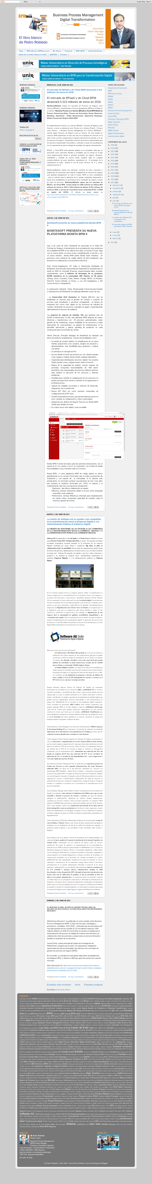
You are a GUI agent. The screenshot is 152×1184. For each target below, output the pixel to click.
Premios (102, 1089)
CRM (42, 1037)
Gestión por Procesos (51, 1059)
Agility (45, 1001)
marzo (115, 235)
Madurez (76, 1073)
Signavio (79, 1111)
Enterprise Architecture (122, 1046)
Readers (59, 1098)
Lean (122, 1071)
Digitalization (24, 1044)
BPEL (44, 1014)
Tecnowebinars (73, 1116)
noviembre (117, 188)
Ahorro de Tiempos (71, 1001)
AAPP (30, 999)
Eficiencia (47, 1047)
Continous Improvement (71, 1035)
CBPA (91, 1028)
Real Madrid (66, 1098)
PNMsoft (68, 1089)
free (47, 1057)
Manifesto (103, 1073)
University (129, 1121)
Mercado (111, 128)
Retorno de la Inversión (110, 1101)
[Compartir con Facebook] (95, 211)
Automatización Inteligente (54, 1008)
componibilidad (76, 1032)
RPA (112, 1105)
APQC (109, 1003)
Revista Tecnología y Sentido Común (36, 1103)
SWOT (22, 1116)
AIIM (81, 1001)
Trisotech (55, 1121)
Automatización (40, 1008)
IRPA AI (89, 1068)
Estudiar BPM (57, 1052)
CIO (118, 1030)
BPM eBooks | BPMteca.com (38, 51)
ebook (125, 1044)
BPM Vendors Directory (55, 1018)
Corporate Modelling (30, 1037)
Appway (103, 1003)
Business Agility (58, 1020)
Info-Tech (88, 1064)
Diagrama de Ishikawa (103, 1039)
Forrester (122, 1054)
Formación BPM (98, 1054)
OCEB (74, 1085)
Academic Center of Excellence (59, 999)
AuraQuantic (115, 1006)
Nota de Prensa (62, 1085)
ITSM (115, 1069)
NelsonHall (129, 1082)
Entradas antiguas (93, 984)
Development (57, 1039)
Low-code (45, 1073)
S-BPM (31, 1108)
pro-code (129, 1089)
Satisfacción (95, 1108)
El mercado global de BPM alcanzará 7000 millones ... (122, 226)
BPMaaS (77, 1018)
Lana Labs (85, 1071)
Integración (39, 1066)
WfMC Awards (113, 130)
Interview (52, 1069)
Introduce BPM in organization (63, 1068)
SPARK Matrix (39, 1114)
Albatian (86, 1001)
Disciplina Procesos (73, 1044)
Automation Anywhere (27, 1008)
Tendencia (114, 1116)
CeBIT (104, 1028)
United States (115, 1121)
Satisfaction (102, 1108)
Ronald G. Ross (104, 1105)
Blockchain (91, 1011)
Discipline (82, 1044)
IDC (50, 1064)
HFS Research (88, 1061)
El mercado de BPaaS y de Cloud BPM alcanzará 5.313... (122, 205)
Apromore (120, 1003)
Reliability (45, 1101)
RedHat (103, 1098)
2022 (113, 154)
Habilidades (32, 1062)
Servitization (60, 1111)
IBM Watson (39, 1064)
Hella (62, 1061)
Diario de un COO (116, 1039)
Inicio (77, 984)
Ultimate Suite (78, 1121)
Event (71, 1052)
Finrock (40, 1054)
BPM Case (75, 1013)
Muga (91, 1082)
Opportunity (34, 1087)
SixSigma (102, 1111)
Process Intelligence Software (63, 1094)
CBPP (100, 1028)
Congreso (39, 1035)
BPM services (116, 1016)
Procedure (39, 1091)
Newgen (30, 1085)
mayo (115, 232)
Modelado (22, 1082)
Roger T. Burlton (77, 1105)
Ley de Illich (23, 1073)
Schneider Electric (111, 1108)
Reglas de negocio (126, 1098)
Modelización (45, 1082)
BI (49, 1011)
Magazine (83, 1073)
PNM (62, 1089)
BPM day (122, 1014)
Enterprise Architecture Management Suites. (62, 1049)
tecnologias (64, 1116)
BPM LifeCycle (64, 1016)
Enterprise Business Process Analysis (89, 1049)
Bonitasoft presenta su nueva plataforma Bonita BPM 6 (122, 212)
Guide (21, 1061)
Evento (79, 1051)
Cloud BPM (112, 116)
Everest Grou (88, 1052)
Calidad (81, 1025)
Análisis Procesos (39, 1003)
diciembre (116, 185)
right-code (126, 1103)
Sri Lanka (53, 1114)
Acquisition (75, 999)
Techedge (35, 1116)
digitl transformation (42, 1044)
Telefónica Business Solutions (101, 1116)
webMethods (81, 1124)
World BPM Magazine (48, 1126)
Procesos (97, 1091)
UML (83, 1121)
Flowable (51, 1054)
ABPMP (35, 999)
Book (22, 1013)
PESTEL (30, 1089)
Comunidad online (118, 1032)
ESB (36, 1052)
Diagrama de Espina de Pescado (87, 1039)
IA (30, 1064)
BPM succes (43, 1018)
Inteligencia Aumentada (75, 1066)
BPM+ (72, 1018)
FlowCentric (59, 1054)
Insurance (27, 1066)
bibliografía (54, 1011)
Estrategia (49, 1052)
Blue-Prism (108, 1010)
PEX (50, 1089)
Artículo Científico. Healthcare (75, 1006)
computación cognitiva (96, 1033)
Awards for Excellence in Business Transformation (107, 1008)
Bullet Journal (50, 1020)
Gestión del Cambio (25, 1059)
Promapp (114, 1096)
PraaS (89, 1089)
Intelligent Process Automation (119, 1066)
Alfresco (92, 1001)
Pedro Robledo (39, 1136)
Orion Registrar (67, 1087)
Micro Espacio (87, 1080)
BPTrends (22, 1020)
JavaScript (31, 1071)
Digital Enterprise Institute (50, 1042)
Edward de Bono (32, 1046)
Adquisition (126, 999)
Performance (23, 1089)
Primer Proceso (121, 1089)
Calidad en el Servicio (91, 1025)
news (35, 1085)
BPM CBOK (80, 51)
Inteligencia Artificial (60, 1066)
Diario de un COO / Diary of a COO (32, 55)
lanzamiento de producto (95, 1071)
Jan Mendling (23, 1071)
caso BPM (53, 1028)
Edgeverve (23, 1046)
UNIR (97, 1121)
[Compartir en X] (93, 211)
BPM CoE (91, 1014)
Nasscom (119, 1082)
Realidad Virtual (89, 1098)
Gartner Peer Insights (96, 1057)
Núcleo (70, 1085)
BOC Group (120, 1011)
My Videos (57, 51)
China (62, 1030)
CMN (21, 1032)
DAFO (84, 1037)
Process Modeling (115, 1094)
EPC (127, 1049)
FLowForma (67, 1054)
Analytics (70, 1003)
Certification (41, 1030)
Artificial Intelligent (89, 1006)
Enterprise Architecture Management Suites (34, 1049)
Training (117, 1118)
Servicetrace (53, 1111)
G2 (68, 1057)
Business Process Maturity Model (74, 1023)
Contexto (61, 1035)
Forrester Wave (33, 1057)
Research (59, 1101)
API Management (89, 1003)
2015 (113, 176)
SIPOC (96, 1111)
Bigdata (70, 1011)
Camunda (115, 1025)
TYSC (60, 1121)
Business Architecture (82, 1020)
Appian (97, 1003)
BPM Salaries (91, 1016)
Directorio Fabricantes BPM (118, 119)
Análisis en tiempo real (106, 1001)
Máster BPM (87, 1075)
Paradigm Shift (88, 1087)
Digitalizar (129, 1042)
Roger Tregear (87, 1105)
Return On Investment (125, 1101)
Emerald (64, 1046)
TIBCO (70, 1119)
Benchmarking (29, 1010)
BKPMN (84, 1011)
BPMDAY (83, 1018)
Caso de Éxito (65, 1028)
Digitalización (121, 1042)
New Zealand (23, 1085)
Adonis (110, 999)
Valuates (33, 1124)
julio (114, 198)
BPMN (110, 99)
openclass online (105, 1085)
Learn (130, 1071)
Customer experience (71, 1037)
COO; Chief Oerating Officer (104, 1035)
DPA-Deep (105, 1044)
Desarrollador (39, 1039)
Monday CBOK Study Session (69, 1082)
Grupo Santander (127, 1059)
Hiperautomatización (101, 1062)
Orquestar (76, 1087)
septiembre (117, 194)
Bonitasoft (128, 1010)
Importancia (71, 1064)
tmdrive (84, 1119)
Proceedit (45, 1091)
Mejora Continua (126, 1078)
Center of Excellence (120, 1028)
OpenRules (115, 1085)
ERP (32, 1052)
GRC (103, 1059)
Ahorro (49, 1001)
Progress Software (105, 1096)
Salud (51, 1108)
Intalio (32, 1066)
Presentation (109, 1089)
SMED (123, 1111)
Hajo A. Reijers (47, 1061)
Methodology (59, 1080)
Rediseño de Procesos (112, 1098)
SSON (58, 1114)
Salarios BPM (38, 1108)
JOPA (56, 1071)
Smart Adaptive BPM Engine (113, 1111)
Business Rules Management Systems (44, 1025)
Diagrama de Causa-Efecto (69, 1039)
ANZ (74, 1003)
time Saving (75, 1118)
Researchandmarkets (69, 1101)
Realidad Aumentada (78, 1098)
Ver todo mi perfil (26, 1157)
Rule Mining (118, 1105)
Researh (79, 1101)
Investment (76, 1068)
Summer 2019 (123, 1114)
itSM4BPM (121, 1069)
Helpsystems (68, 1061)
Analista (59, 1003)
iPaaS (84, 1068)
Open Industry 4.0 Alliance (91, 1085)
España (43, 1052)
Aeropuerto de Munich (26, 1001)
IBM (33, 1064)
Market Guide (128, 1073)
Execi (127, 1052)
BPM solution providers (32, 1018)
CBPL (95, 1028)
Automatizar (66, 1008)
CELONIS (110, 1028)
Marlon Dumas (35, 1075)
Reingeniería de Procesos (34, 1101)
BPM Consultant (113, 1014)
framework (42, 1057)
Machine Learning (53, 1073)
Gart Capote (79, 1057)
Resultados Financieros (90, 1101)
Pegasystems (128, 1087)
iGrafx (65, 1064)
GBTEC (105, 1057)
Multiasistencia (106, 1082)
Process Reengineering (26, 1096)
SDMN (119, 1108)
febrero (116, 238)
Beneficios (37, 1011)
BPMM (110, 96)
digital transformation (116, 133)
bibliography (62, 1011)
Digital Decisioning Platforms (34, 1042)
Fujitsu (51, 1057)
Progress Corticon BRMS (88, 1096)
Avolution (73, 1008)
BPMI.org (88, 1018)
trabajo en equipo (109, 1118)
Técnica (40, 1116)
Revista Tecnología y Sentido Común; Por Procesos (63, 1103)
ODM (77, 1085)
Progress (75, 1096)
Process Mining (102, 1094)
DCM (97, 1037)
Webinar (71, 1123)
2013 (113, 182)
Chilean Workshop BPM (52, 1030)
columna (33, 1032)
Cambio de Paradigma (104, 1025)
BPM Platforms (82, 1016)
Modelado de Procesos (33, 1082)
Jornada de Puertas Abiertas (67, 1071)
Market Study (113, 125)
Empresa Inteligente (106, 1046)
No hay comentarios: (76, 211)
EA (116, 1044)
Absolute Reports (43, 999)
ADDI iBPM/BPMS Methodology (93, 999)
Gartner (86, 1057)
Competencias (51, 1032)
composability (84, 1032)
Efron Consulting (57, 1046)
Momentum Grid (55, 1082)
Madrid (61, 1073)
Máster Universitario (39, 1078)
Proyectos (121, 1096)
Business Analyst (68, 1020)
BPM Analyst (57, 1014)
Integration (48, 1066)
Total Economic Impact (97, 1118)
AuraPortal (106, 1006)
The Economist (62, 1118)
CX (81, 1037)
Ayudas (130, 1008)
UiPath (71, 1121)
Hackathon (40, 1061)
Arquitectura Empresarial (117, 88)
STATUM (68, 1114)
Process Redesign (127, 1094)
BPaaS (36, 1014)
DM (92, 1044)
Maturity (73, 1078)
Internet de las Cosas (31, 1069)
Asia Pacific (98, 1006)
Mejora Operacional (41, 1080)
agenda (35, 1001)
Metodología (68, 1080)
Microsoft (94, 1080)
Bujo (44, 1020)
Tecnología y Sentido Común (52, 1116)
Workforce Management (32, 1126)
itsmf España (128, 1068)
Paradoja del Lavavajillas (100, 1087)
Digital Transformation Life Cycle (106, 1042)
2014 (113, 179)
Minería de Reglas (124, 1080)
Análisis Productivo (50, 1003)
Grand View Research (94, 1059)
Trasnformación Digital (33, 1121)
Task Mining (28, 1116)
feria (36, 1054)
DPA (99, 1044)
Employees (78, 1047)
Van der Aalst (40, 1124)
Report (51, 1101)
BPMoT (111, 105)
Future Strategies (60, 1057)
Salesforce (45, 1108)
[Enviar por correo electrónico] (89, 211)
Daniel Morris (90, 1037)
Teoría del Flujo (40, 1118)
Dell (29, 1039)
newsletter (41, 1085)
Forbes (83, 1054)
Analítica (63, 1003)
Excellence (122, 1052)
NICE (45, 1085)
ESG (39, 1052)
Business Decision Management (116, 1020)
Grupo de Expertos (116, 1059)
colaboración (26, 1032)
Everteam (107, 1052)
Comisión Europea (41, 1032)
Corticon (38, 1037)
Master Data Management (99, 1075)
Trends (45, 1121)
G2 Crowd (73, 1057)
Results (101, 1101)
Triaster (50, 1121)
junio (115, 201)
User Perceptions (25, 1124)
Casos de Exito (113, 113)
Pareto (111, 1087)
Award (79, 1008)
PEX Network (56, 1089)
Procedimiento (31, 1091)
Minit (131, 1080)
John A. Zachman (49, 1071)
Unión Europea (90, 1121)
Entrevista (118, 1049)
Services (46, 1111)
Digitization (32, 1044)
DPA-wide (112, 1044)
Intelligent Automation (102, 1066)
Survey (129, 1114)
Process (103, 1091)
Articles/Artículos (95, 51)
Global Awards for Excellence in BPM (73, 1059)
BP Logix (27, 1014)
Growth (107, 1059)
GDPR (111, 1057)
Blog (21, 51)
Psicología (26, 1098)
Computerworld (108, 1032)
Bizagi (79, 1011)
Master (75, 1075)
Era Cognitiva (27, 1052)
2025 (113, 145)
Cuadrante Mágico (52, 1037)
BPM (110, 91)
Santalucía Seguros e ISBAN (83, 1108)
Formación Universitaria (111, 1054)
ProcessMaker (38, 1096)
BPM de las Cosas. (30, 1016)
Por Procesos (82, 1089)
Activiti (81, 999)
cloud (122, 1030)
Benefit (43, 1010)
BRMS (110, 108)
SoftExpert (129, 1111)
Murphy (113, 1082)
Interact (130, 1066)
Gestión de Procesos (126, 1057)
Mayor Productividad (92, 1078)
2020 (113, 161)
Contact (63, 55)
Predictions (95, 1089)
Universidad (122, 1121)
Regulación (23, 1101)
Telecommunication (85, 1116)
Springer (47, 1114)
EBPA (130, 1044)
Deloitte (33, 1039)
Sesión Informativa (69, 1111)
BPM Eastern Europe (43, 1016)
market (120, 1073)
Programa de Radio (66, 1096)
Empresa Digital (95, 1046)
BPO (131, 1018)
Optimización (42, 1087)
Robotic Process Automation (47, 1106)
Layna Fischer (107, 1071)
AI (79, 1001)
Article (64, 1006)
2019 (113, 164)
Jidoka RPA (37, 1071)
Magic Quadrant (114, 122)
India (76, 1064)
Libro (29, 1073)
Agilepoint (40, 1001)
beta (47, 1010)
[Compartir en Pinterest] (98, 211)
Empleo (71, 1047)
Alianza (97, 1001)
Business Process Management (120, 110)
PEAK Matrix (118, 1087)
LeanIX (127, 1071)
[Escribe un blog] (91, 211)
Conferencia (127, 1033)
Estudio (65, 1052)
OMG (81, 1085)
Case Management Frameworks (29, 1028)
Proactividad (23, 1091)
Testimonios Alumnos (52, 1118)
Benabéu (22, 1010)
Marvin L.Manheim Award (65, 1075)
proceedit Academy (54, 1091)
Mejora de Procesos (27, 1080)
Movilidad (86, 1082)
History (112, 1061)
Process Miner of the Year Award (84, 1094)
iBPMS (45, 1064)
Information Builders (97, 1064)
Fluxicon (74, 1054)
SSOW (62, 1114)
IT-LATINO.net (105, 1068)
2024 (113, 148)
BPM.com (66, 1018)
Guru (26, 1061)
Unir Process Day (105, 1121)
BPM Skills (125, 1016)
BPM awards (65, 1014)
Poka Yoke (75, 1089)
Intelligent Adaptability (88, 1066)
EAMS (120, 1044)
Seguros (23, 1111)
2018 (113, 167)
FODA (79, 1054)
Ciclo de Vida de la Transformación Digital (105, 1030)
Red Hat (97, 1098)
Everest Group (97, 1052)
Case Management (126, 1025)
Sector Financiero (127, 1108)
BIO (74, 1011)
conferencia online (27, 1035)
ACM (69, 999)
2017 (113, 170)
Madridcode (68, 1073)
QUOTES (53, 55)
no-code (55, 1085)
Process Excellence (33, 1094)
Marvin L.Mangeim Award (49, 1075)
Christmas (76, 1030)
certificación (33, 1030)
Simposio (85, 1111)
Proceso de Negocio (88, 1091)
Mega (105, 1078)
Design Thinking (48, 1039)
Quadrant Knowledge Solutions (40, 1098)
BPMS (110, 102)
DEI (27, 1039)
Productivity (57, 1096)
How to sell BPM (24, 1064)
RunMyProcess (24, 1108)
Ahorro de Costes (57, 1001)
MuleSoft (97, 1082)
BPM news (73, 1016)
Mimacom (100, 1080)
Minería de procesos (111, 1080)
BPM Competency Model (101, 1014)
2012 (113, 242)
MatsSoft (67, 1078)
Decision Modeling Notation (119, 1037)
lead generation (116, 1071)
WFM (87, 1124)
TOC (88, 1119)
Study (88, 1114)
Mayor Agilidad (81, 1078)
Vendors (47, 1124)
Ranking (54, 1098)
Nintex (50, 1085)
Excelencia (114, 1052)
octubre (116, 191)
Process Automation (113, 1091)
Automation (128, 1006)
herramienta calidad (78, 1061)
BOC (113, 1011)
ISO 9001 (98, 1068)
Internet (22, 1068)
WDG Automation (61, 1124)
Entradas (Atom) (64, 990)
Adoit (106, 999)
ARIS (32, 1006)
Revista (22, 1103)
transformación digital (116, 136)
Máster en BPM (113, 1075)
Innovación (113, 1064)
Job (42, 1071)
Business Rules (115, 1023)
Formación (89, 1054)
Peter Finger (45, 1089)
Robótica (61, 1105)
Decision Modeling (105, 1037)
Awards (84, 1008)
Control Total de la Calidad (86, 1035)
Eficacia (40, 1047)
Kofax (79, 1071)
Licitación (38, 1073)
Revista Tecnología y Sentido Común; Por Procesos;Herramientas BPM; (100, 1103)
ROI (93, 1106)
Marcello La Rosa (111, 1073)
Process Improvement (47, 1094)
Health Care (57, 1062)
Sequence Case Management (34, 1111)
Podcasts (68, 51)
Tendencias (122, 1116)
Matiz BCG (61, 1078)
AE (131, 999)
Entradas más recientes (59, 984)
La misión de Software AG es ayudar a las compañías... (122, 219)
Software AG (27, 1113)
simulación (91, 1111)
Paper (81, 1087)
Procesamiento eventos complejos (71, 1091)
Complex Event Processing (63, 1032)
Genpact (116, 1057)
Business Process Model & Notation (97, 1023)
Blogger (104, 1163)
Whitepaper (112, 1124)
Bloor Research (99, 1010)
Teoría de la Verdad (30, 1118)
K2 (76, 1071)
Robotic (33, 1105)
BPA (32, 1014)
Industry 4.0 (81, 1064)
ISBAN (93, 1068)
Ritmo (29, 1105)
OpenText (122, 1085)
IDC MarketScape (57, 1064)
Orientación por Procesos (54, 1087)
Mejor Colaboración (113, 1078)
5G (27, 999)
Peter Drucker (37, 1089)
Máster (80, 1075)
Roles (97, 1106)
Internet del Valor (43, 1068)
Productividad (48, 1096)
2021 (113, 157)
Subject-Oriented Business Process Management (104, 1114)
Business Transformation (64, 1025)
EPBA (123, 1049)
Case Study (44, 1028)
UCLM (64, 1121)
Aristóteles (38, 1006)
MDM (101, 1078)
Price (115, 1089)
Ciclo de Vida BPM (86, 1030)
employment (85, 1046)
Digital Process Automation (68, 1042)
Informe (106, 1064)
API (82, 1003)
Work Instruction (121, 1124)
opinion (29, 1087)
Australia (122, 1006)
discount (88, 1044)
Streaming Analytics (78, 1114)
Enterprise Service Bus (108, 1049)
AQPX (125, 1003)
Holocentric (129, 1061)
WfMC (92, 1124)
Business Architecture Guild (97, 1020)
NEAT (124, 1082)
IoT (81, 1068)
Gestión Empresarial (38, 1059)
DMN (95, 1044)
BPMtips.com (124, 1018)
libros (33, 1073)
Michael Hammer (77, 1080)
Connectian (46, 1035)
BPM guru (55, 1016)
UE (68, 1121)
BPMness (105, 1018)
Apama (78, 1003)
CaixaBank (76, 1025)
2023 (113, 151)
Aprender (113, 1003)
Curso (61, 1037)
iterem (112, 1068)
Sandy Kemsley (57, 1108)
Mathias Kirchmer (51, 1078)
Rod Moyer (68, 1106)
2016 (113, 173)
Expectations (31, 1054)
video (53, 1124)
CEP (27, 1030)
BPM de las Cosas (115, 94)
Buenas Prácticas (37, 1020)
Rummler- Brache (127, 1105)
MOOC (81, 1082)
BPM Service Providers (103, 1016)
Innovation (121, 1064)
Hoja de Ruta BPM (119, 1061)
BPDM (41, 1014)
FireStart (45, 1054)
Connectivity (54, 1035)
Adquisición (118, 999)
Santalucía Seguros (68, 1108)
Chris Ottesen (68, 1030)
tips (81, 1118)
